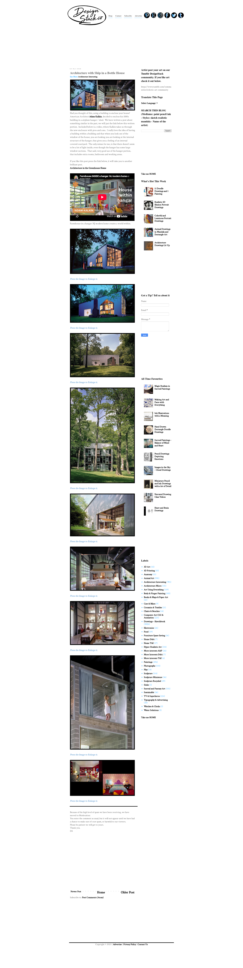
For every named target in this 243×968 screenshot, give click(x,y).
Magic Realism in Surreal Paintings (162, 387)
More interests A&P (153, 650)
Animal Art (149, 578)
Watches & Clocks (152, 706)
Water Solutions (151, 710)
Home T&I (149, 643)
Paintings (148, 662)
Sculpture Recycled (152, 681)
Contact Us (143, 944)
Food (146, 631)
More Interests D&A (153, 654)
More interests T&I (153, 658)
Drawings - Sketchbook (154, 621)
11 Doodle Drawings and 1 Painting (161, 191)
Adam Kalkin (95, 116)
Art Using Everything (154, 589)
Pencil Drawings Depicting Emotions (162, 456)
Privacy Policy (129, 944)
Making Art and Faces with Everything (162, 402)
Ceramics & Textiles (153, 607)
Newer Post (76, 891)
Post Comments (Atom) (93, 897)
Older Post (127, 892)
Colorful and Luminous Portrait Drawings (163, 218)
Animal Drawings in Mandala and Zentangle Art (162, 232)
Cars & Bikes (149, 603)
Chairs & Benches (152, 611)
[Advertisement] (121, 46)
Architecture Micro (152, 585)
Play (146, 669)
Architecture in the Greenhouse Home (88, 168)
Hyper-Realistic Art (153, 646)
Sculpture (148, 673)
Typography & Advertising (156, 699)
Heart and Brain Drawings (162, 509)
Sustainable (149, 692)
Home (101, 892)
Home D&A (149, 639)
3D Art (147, 566)
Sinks (146, 684)
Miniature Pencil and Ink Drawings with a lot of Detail (163, 483)
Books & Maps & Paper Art (156, 597)
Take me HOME (148, 173)
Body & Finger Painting (154, 593)
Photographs (149, 665)
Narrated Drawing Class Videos (163, 495)
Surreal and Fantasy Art (154, 688)
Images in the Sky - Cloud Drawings (163, 468)
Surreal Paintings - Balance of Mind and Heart (163, 443)
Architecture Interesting (87, 76)
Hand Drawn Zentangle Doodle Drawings (163, 429)
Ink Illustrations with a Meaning (162, 414)
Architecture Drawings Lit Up (162, 244)
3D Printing (149, 570)
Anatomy (148, 574)
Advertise (117, 944)
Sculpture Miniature (153, 677)
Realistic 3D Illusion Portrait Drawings (162, 205)
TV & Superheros (152, 696)
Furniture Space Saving (154, 635)
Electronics (149, 627)
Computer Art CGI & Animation (153, 616)
